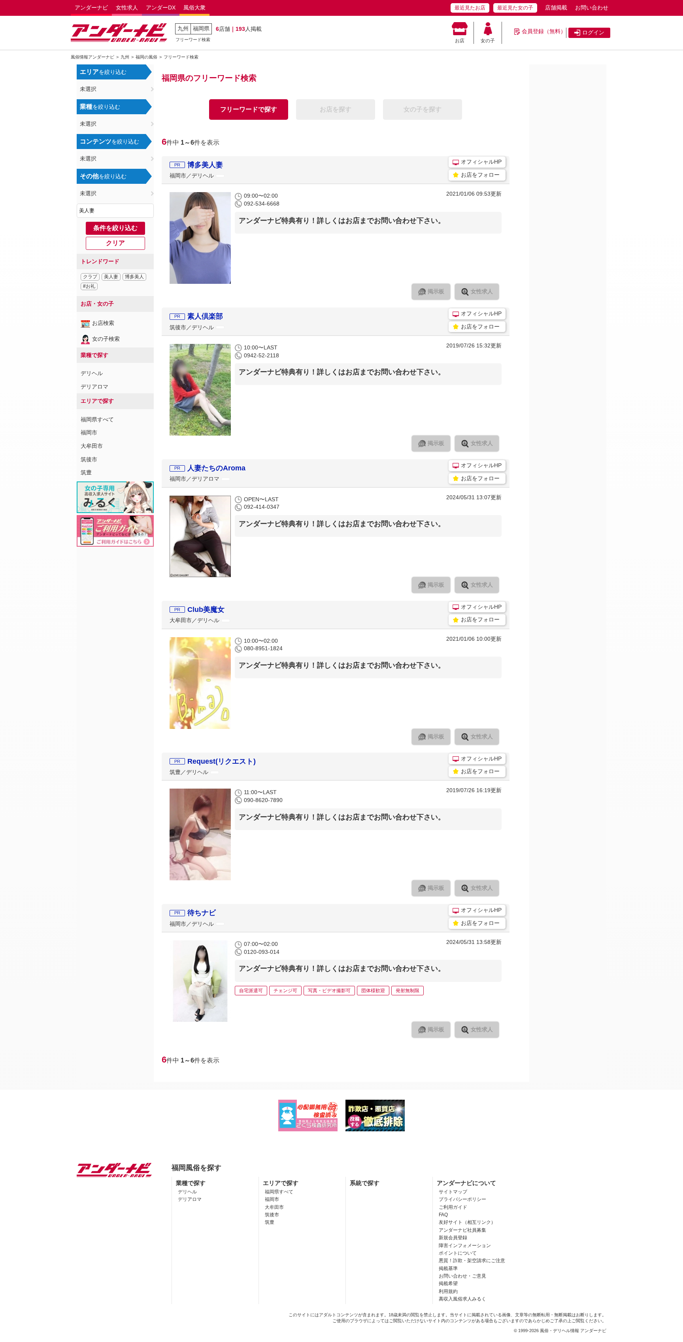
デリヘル (92, 373)
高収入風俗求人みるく (462, 1299)
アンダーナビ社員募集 (462, 1230)
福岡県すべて (97, 419)
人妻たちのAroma (216, 468)
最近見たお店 (470, 8)
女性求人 (127, 7)
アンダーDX (160, 7)
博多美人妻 (205, 165)
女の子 (488, 40)
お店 (459, 40)
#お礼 (89, 286)
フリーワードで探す (248, 109)
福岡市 (89, 432)
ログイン (593, 32)
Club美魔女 (206, 609)
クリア (115, 243)
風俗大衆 (194, 7)
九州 (183, 28)
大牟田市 (92, 446)
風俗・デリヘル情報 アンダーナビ (573, 1330)
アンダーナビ (91, 7)
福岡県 (201, 28)
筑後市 (89, 459)
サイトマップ (453, 1192)
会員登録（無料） (544, 31)
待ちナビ (201, 913)
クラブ (90, 276)
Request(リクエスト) (221, 761)
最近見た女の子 (515, 8)
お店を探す (335, 109)
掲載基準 (448, 1268)
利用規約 (448, 1291)
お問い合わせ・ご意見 (462, 1276)
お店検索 (103, 323)
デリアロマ (94, 386)
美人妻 (111, 276)
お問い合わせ (591, 7)
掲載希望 (448, 1283)
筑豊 (86, 472)
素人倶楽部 (205, 316)
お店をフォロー (480, 175)
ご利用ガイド (453, 1207)
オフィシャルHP (481, 162)
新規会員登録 (453, 1237)
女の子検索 (106, 339)
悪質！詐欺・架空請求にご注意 (472, 1260)
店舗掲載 (556, 7)
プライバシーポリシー (462, 1199)
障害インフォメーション (465, 1245)
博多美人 (134, 276)
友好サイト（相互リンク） (467, 1222)
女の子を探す (422, 109)
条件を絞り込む (115, 228)
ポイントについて (458, 1253)
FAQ (443, 1214)
